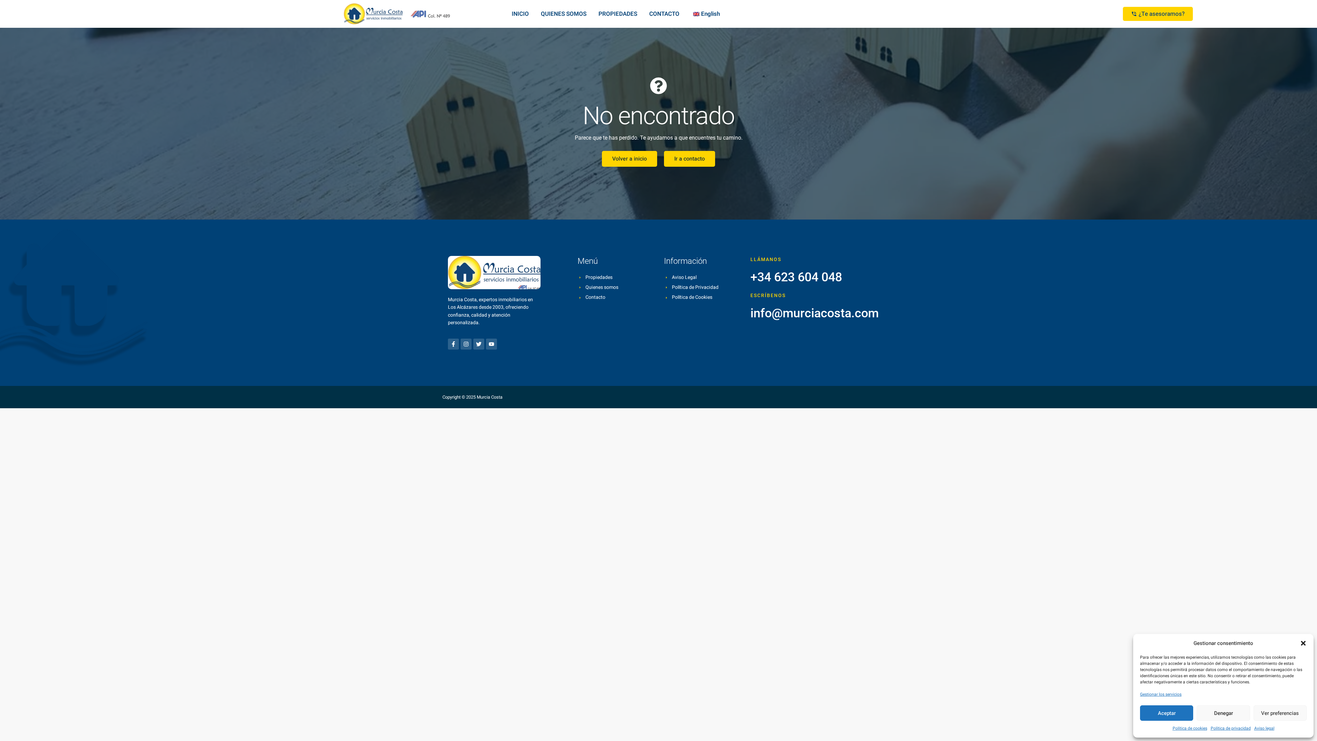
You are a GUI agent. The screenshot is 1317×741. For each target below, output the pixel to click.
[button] (1303, 643)
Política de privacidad (1231, 728)
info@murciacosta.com (814, 313)
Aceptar (1167, 713)
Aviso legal (1264, 728)
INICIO (520, 14)
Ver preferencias (1280, 713)
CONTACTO (664, 14)
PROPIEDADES (617, 14)
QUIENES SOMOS (563, 14)
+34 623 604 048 (796, 277)
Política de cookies (1190, 728)
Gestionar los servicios (1161, 694)
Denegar (1223, 713)
